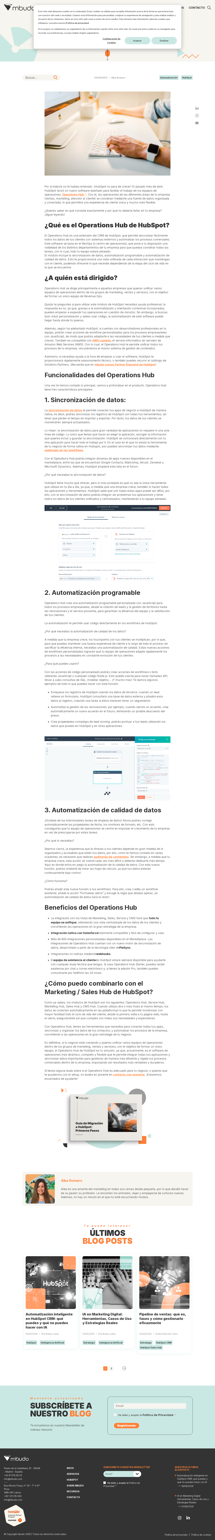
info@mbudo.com (13, 1479)
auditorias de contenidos (111, 856)
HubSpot (187, 77)
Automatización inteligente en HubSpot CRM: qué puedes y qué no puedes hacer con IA (49, 1320)
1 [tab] (105, 1368)
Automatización (169, 77)
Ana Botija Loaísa (50, 1333)
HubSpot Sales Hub (151, 1347)
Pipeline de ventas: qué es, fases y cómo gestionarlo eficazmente (162, 1318)
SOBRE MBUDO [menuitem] (75, 1485)
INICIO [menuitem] (70, 1468)
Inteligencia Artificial (52, 1342)
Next (124, 1368)
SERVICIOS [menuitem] (73, 1474)
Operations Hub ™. (74, 194)
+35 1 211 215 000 (13, 1496)
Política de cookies (201, 1534)
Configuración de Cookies (111, 40)
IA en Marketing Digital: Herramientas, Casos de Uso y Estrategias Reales (107, 1318)
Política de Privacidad (158, 1415)
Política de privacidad (77, 23)
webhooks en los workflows (64, 450)
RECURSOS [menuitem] (73, 1491)
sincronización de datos (65, 410)
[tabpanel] (51, 1301)
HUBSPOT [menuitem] (72, 1479)
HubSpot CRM (164, 1342)
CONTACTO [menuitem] (197, 7)
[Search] (55, 77)
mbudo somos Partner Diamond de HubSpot (125, 364)
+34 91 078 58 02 (13, 1475)
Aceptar (137, 40)
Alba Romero (118, 77)
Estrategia (89, 1342)
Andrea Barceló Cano (166, 1333)
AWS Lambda (101, 340)
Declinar (164, 40)
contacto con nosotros (129, 1074)
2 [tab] (111, 1368)
